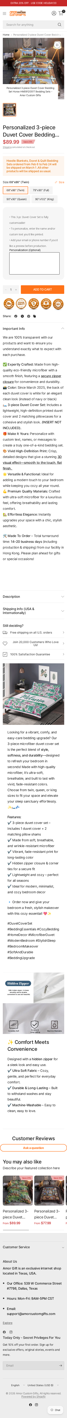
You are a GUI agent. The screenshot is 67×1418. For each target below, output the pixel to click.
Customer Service (16, 1247)
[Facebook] (6, 1332)
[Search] (59, 24)
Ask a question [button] (33, 1148)
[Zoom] (57, 45)
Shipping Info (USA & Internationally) (18, 611)
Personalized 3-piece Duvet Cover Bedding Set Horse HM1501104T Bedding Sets (47, 1214)
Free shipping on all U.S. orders (31, 632)
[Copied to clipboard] (34, 316)
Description (11, 597)
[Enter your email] (60, 1365)
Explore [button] (7, 1323)
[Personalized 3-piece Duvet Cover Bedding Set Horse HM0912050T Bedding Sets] (18, 1191)
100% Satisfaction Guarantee (30, 654)
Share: (7, 316)
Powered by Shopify (33, 1396)
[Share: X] (22, 316)
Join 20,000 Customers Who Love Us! (36, 643)
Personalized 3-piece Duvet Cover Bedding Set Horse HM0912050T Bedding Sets (15, 1214)
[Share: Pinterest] (28, 316)
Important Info (14, 329)
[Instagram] (12, 1332)
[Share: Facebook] (15, 316)
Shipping (7, 147)
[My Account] (54, 13)
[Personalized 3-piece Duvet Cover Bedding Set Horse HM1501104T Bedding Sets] (49, 1191)
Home (6, 35)
